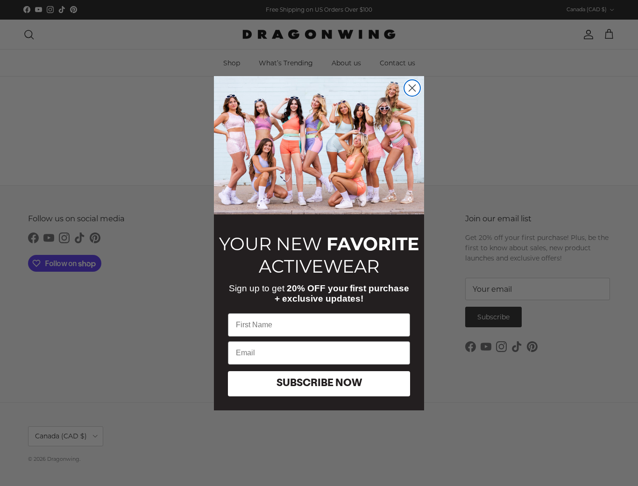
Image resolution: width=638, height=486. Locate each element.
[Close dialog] (412, 88)
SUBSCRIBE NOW (319, 383)
